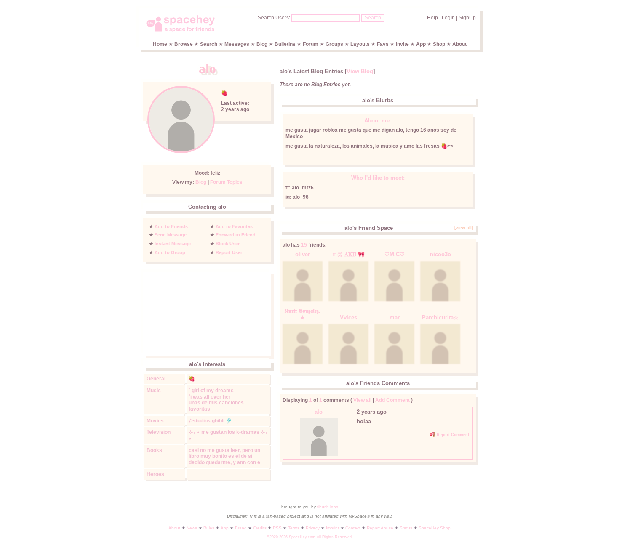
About (459, 44)
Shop (439, 44)
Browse (183, 44)
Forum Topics (226, 182)
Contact (352, 528)
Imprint (332, 528)
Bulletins (285, 44)
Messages (236, 44)
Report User (229, 252)
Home (160, 44)
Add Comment (392, 400)
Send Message (171, 234)
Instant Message (173, 243)
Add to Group (170, 252)
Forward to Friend (236, 234)
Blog (261, 44)
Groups (334, 44)
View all (362, 400)
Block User (228, 243)
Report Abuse (380, 528)
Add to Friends (171, 226)
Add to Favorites (234, 226)
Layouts (360, 44)
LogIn (448, 18)
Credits (260, 528)
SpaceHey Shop (435, 528)
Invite (402, 44)
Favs (383, 44)
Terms (293, 528)
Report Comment (452, 435)
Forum (310, 44)
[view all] (463, 227)
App (421, 44)
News (192, 528)
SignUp (467, 18)
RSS (277, 528)
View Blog (360, 71)
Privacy (313, 528)
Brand (241, 528)
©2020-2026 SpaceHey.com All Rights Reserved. (310, 537)
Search (373, 18)
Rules (208, 528)
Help (432, 18)
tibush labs (327, 507)
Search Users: (274, 18)
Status (406, 528)
